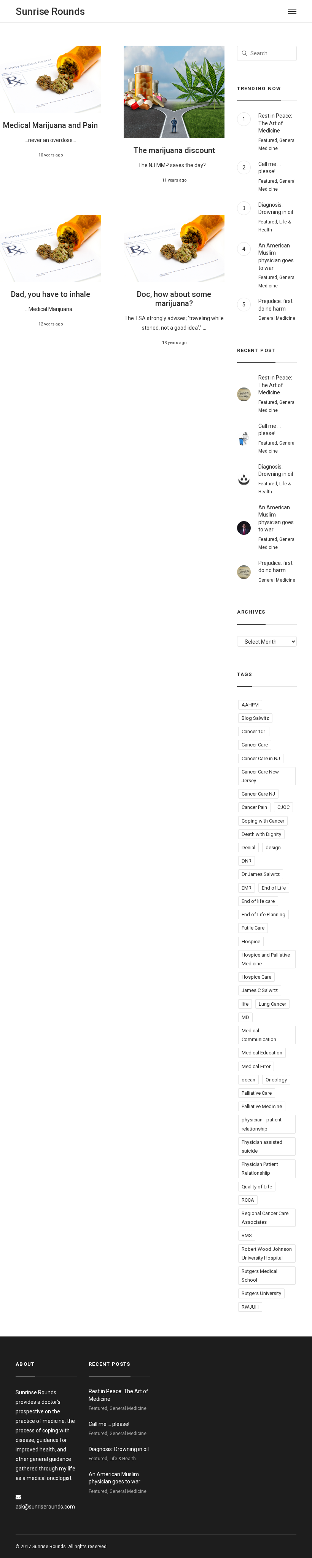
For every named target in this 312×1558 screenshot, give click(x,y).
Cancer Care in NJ (261, 758)
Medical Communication (259, 1035)
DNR (247, 861)
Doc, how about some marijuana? (174, 299)
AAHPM (250, 705)
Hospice (251, 941)
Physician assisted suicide (262, 1146)
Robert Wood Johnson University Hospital (267, 1253)
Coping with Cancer (263, 821)
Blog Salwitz (255, 718)
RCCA (248, 1200)
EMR (247, 888)
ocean (248, 1080)
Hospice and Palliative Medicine (266, 959)
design (273, 847)
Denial (248, 847)
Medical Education (262, 1053)
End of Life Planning (263, 914)
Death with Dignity (261, 834)
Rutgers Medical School (259, 1275)
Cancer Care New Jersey (260, 776)
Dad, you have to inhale (50, 294)
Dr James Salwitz (261, 874)
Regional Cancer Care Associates (265, 1217)
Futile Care (253, 928)
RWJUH (250, 1307)
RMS (247, 1235)
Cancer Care (255, 745)
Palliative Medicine (262, 1106)
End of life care (258, 901)
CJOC (283, 807)
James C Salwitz (260, 990)
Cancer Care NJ (258, 794)
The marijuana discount (174, 150)
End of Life (274, 888)
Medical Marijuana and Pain (50, 125)
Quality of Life (257, 1187)
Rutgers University (261, 1293)
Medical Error (256, 1066)
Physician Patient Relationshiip (260, 1168)
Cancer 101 (254, 731)
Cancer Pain (254, 807)
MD (245, 1017)
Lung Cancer (272, 1004)
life (245, 1004)
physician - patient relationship (262, 1124)
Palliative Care (257, 1093)
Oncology (276, 1080)
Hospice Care (256, 977)
